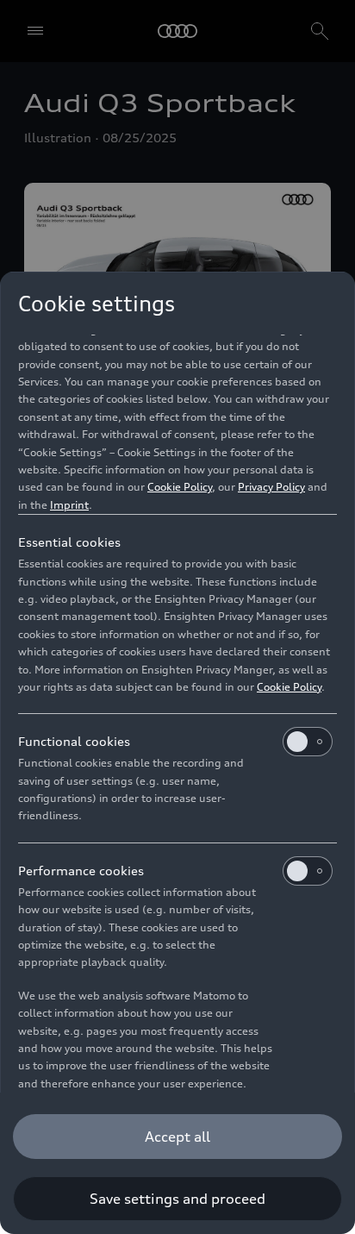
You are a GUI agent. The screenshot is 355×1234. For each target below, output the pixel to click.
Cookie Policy (179, 486)
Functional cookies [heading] (74, 741)
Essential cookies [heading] (69, 542)
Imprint (69, 504)
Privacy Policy (271, 486)
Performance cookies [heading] (81, 870)
